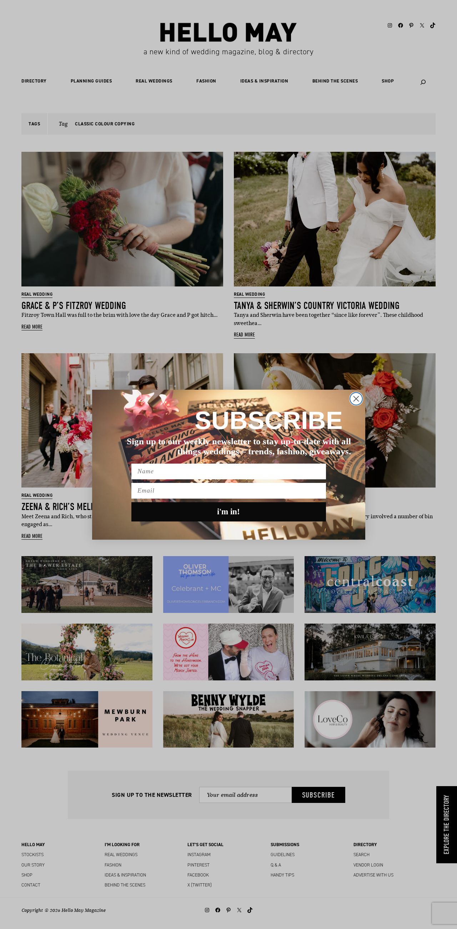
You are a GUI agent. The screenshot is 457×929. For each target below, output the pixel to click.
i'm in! (228, 511)
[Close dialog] (356, 399)
